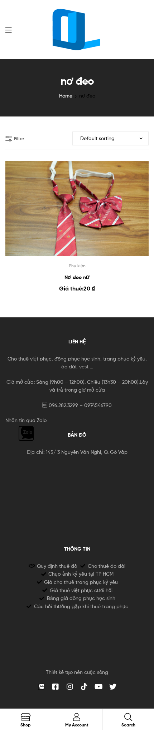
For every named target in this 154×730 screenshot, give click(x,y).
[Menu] (8, 29)
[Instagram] (69, 686)
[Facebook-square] (55, 686)
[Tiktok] (84, 686)
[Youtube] (98, 686)
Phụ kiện (77, 265)
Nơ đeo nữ (77, 277)
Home (65, 96)
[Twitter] (112, 686)
